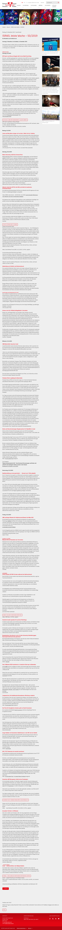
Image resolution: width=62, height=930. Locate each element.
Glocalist (7, 661)
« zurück (5, 888)
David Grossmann (18, 710)
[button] (50, 918)
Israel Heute (8, 748)
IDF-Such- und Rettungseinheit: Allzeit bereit (15, 119)
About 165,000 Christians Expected (12, 615)
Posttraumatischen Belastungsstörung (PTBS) (18, 771)
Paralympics (10, 785)
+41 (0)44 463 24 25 (8, 922)
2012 (3, 785)
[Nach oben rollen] (59, 924)
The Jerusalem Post (7, 116)
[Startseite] (9, 3)
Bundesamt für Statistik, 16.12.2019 (10, 466)
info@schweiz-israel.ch (9, 923)
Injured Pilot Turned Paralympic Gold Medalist (15, 799)
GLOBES (6, 666)
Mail (4, 909)
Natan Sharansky (6, 156)
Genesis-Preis (26, 156)
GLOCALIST (4, 675)
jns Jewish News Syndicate (20, 776)
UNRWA (9, 521)
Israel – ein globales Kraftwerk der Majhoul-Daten (16, 875)
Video (30, 785)
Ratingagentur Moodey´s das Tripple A (10, 689)
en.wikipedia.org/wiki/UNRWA (9, 527)
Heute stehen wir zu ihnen (10, 224)
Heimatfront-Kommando (12, 115)
